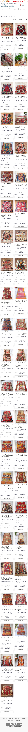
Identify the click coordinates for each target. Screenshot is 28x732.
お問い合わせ (11, 720)
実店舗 (23, 718)
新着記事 (11, 718)
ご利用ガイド (17, 718)
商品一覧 (5, 718)
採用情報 (18, 720)
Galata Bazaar (13, 726)
